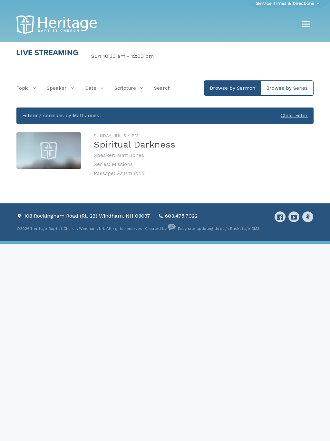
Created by (156, 228)
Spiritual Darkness (134, 144)
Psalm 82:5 (130, 173)
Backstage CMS (245, 228)
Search (162, 88)
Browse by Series (287, 88)
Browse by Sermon (232, 88)
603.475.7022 (181, 216)
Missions (122, 164)
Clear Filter (294, 115)
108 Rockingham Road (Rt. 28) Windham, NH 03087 (88, 216)
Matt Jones (130, 155)
